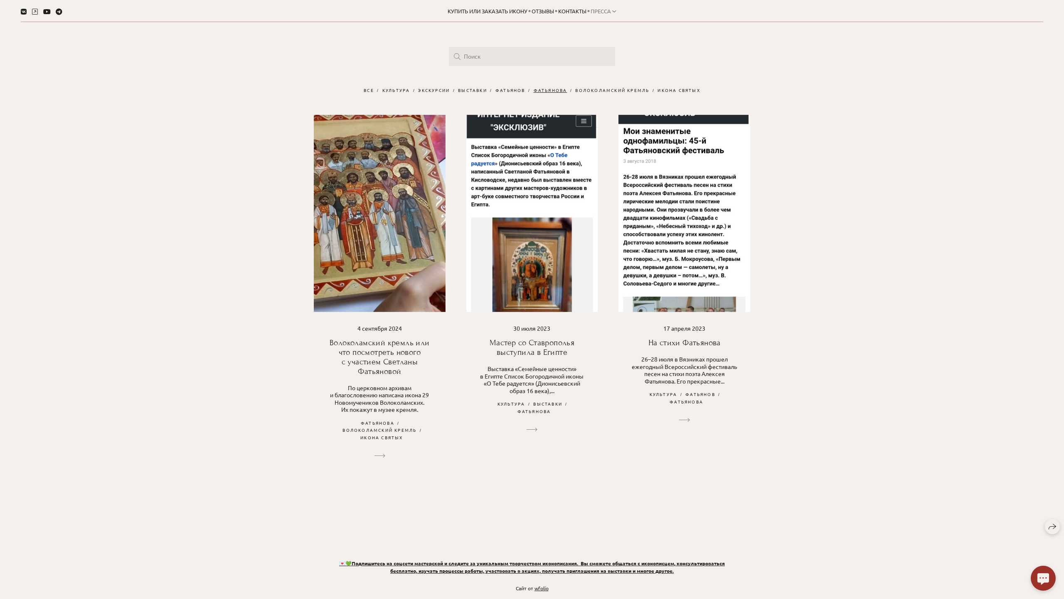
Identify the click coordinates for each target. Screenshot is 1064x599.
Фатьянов (510, 90)
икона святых (679, 90)
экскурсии (434, 90)
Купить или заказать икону (487, 11)
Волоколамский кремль (612, 90)
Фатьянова (550, 90)
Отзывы (543, 11)
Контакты (572, 11)
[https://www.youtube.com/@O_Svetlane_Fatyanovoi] (47, 11)
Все (369, 90)
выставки (472, 90)
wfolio (541, 588)
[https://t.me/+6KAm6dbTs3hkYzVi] (59, 11)
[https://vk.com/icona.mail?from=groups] (24, 11)
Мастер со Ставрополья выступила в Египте (532, 347)
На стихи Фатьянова (684, 342)
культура (396, 90)
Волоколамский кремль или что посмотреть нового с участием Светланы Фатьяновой (380, 357)
